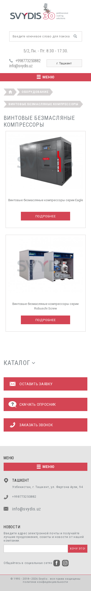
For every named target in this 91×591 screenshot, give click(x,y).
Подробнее (45, 216)
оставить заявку (35, 384)
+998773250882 (28, 60)
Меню (48, 77)
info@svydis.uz (21, 65)
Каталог (17, 362)
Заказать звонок (36, 425)
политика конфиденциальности (45, 582)
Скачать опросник (37, 404)
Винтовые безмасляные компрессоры (43, 104)
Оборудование (35, 92)
